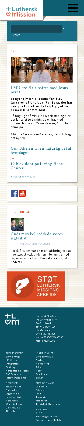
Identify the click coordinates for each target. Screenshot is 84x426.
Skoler (39, 377)
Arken (39, 367)
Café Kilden (42, 374)
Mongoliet (41, 400)
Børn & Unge (13, 356)
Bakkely (40, 360)
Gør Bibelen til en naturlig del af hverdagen (41, 150)
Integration (12, 363)
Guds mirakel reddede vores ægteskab (37, 236)
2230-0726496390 (53, 337)
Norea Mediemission (17, 370)
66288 (52, 340)
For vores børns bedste (48, 420)
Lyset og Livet (13, 397)
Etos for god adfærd (47, 416)
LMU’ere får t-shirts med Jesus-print (40, 90)
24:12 (39, 413)
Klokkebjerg (42, 363)
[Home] (23, 11)
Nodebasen (12, 400)
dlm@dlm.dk (43, 330)
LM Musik (11, 360)
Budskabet (12, 390)
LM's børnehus (44, 356)
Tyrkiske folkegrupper (48, 404)
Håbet (39, 370)
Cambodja (41, 386)
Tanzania (41, 397)
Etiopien (40, 390)
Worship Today (14, 404)
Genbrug (10, 367)
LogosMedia (12, 393)
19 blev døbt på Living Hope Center (37, 166)
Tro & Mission (13, 386)
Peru (38, 393)
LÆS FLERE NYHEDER (23, 176)
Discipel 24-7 (13, 407)
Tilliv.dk (10, 411)
